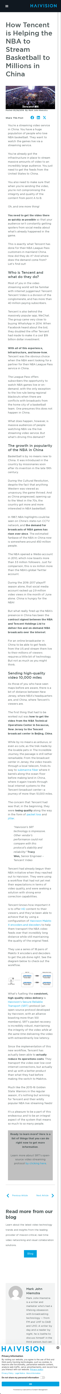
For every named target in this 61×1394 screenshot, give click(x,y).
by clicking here (36, 1163)
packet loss (34, 814)
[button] (6, 6)
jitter (11, 818)
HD (23, 909)
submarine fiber (28, 770)
